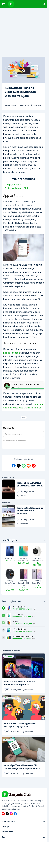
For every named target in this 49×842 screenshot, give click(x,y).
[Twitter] (7, 814)
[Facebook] (15, 814)
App (23, 417)
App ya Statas (13, 184)
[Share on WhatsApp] (23, 465)
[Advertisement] (24, 32)
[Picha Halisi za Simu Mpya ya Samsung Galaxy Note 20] (8, 489)
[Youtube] (3, 814)
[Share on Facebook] (13, 465)
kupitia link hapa (11, 352)
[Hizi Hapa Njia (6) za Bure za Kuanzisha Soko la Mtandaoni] (8, 516)
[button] (3, 4)
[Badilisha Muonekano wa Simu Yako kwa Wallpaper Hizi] (23, 665)
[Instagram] (11, 814)
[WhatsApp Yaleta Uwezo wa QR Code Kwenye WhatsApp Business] (23, 749)
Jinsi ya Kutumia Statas (17, 188)
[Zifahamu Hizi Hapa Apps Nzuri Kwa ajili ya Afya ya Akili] (23, 707)
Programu (8, 656)
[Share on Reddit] (28, 465)
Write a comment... (13, 434)
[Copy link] (33, 465)
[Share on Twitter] (18, 465)
